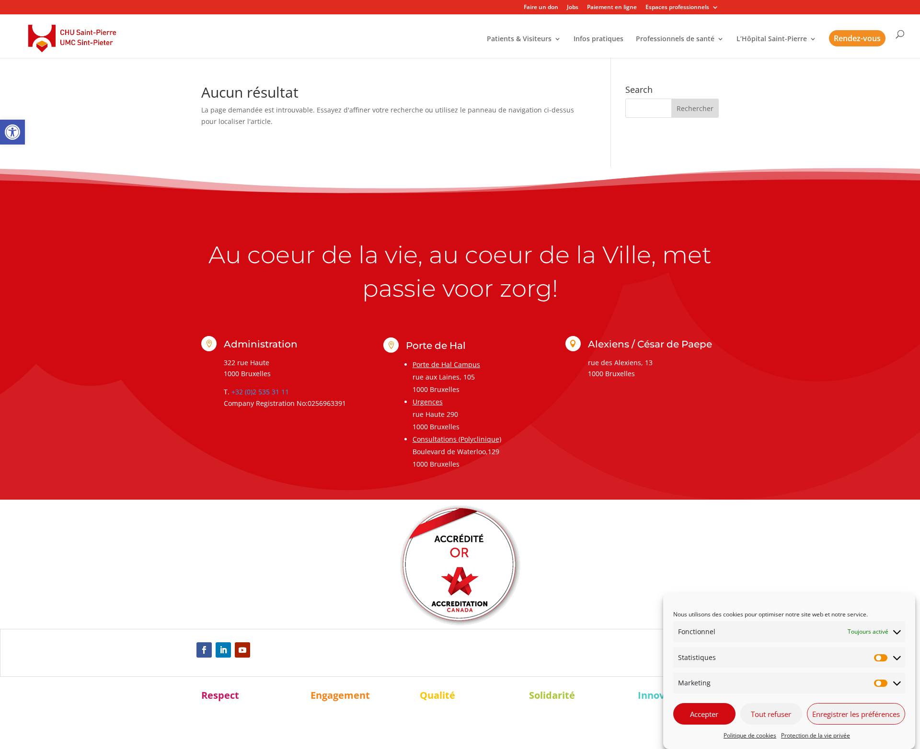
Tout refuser (771, 714)
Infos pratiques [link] (598, 39)
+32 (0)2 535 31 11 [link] (260, 391)
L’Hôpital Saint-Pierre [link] (771, 39)
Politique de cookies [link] (750, 735)
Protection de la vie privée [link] (815, 735)
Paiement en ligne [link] (612, 7)
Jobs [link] (572, 7)
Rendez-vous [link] (857, 38)
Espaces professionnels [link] (677, 7)
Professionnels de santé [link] (675, 39)
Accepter (704, 714)
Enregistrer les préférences (856, 714)
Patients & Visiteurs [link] (519, 39)
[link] (12, 132)
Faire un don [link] (541, 7)
